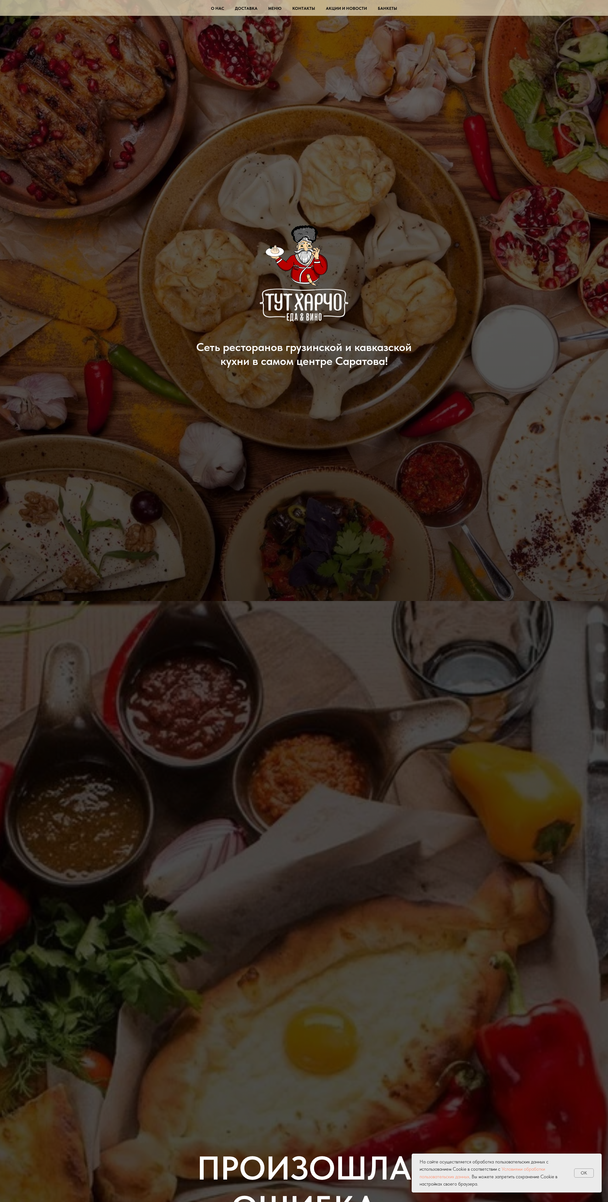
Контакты (303, 8)
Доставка (246, 8)
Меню (275, 8)
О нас (217, 8)
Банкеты (387, 8)
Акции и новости (346, 8)
